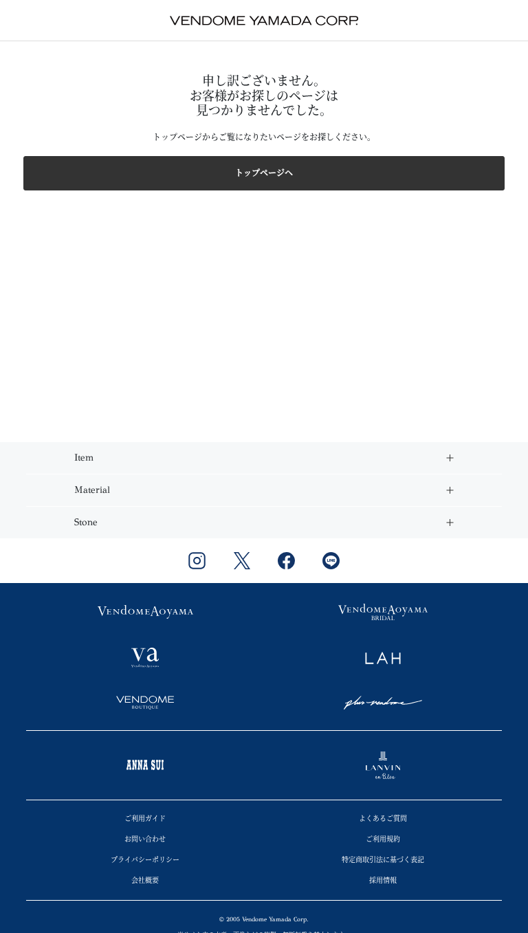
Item (84, 457)
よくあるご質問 (383, 819)
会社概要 (145, 881)
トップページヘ (264, 173)
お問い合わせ (145, 839)
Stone (86, 522)
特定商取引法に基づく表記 (383, 860)
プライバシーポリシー (145, 860)
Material (92, 490)
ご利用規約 (383, 839)
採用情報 (383, 881)
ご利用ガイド (145, 819)
